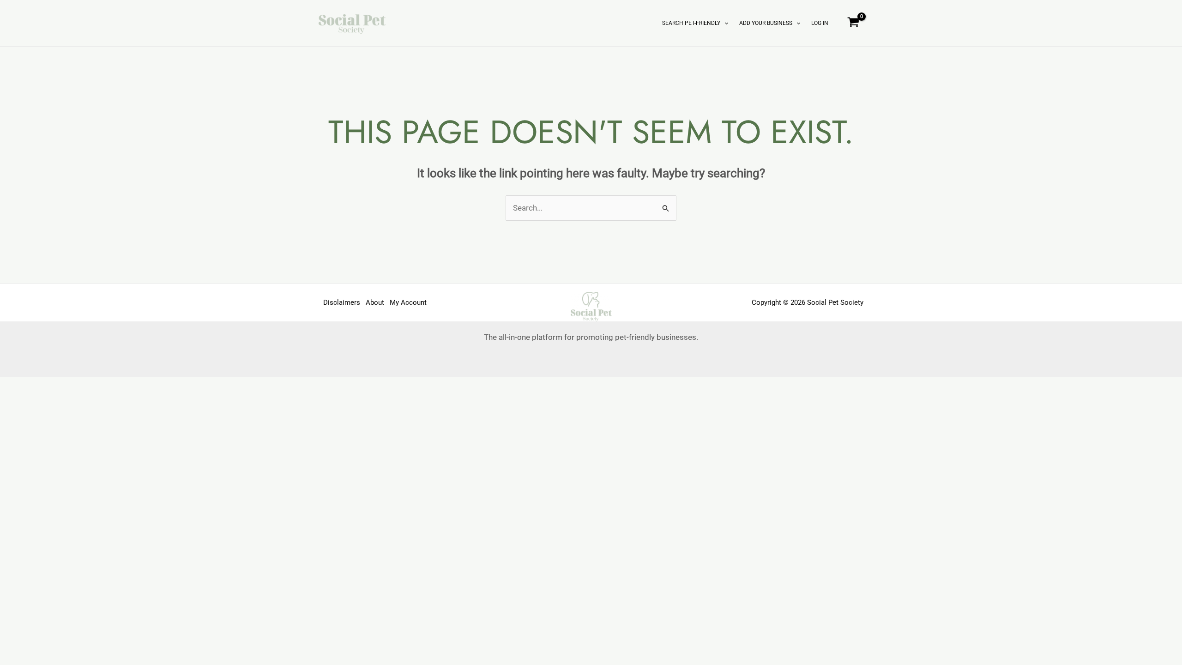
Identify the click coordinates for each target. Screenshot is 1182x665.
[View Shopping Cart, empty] (853, 23)
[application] (724, 23)
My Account (408, 302)
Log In (819, 23)
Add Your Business (765, 23)
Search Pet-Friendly (691, 23)
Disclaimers (341, 302)
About (375, 302)
